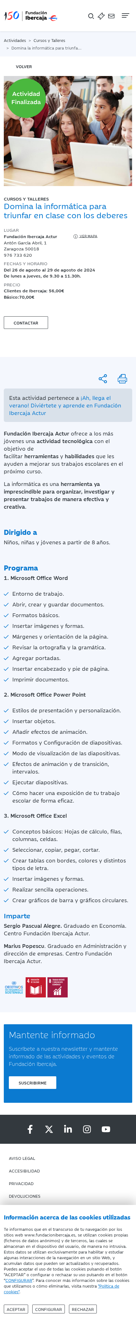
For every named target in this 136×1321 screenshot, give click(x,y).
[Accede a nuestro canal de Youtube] (106, 1129)
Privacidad (21, 1183)
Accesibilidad (24, 1170)
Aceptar (16, 1309)
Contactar (26, 322)
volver (24, 66)
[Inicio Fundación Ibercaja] (31, 16)
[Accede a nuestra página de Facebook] (30, 1129)
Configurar (48, 1309)
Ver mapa (88, 235)
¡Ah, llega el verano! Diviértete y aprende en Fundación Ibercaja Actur (65, 405)
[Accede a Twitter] (49, 1129)
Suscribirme (32, 1082)
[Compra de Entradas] (101, 15)
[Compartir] (103, 379)
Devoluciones (24, 1196)
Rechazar (83, 1309)
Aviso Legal (22, 1158)
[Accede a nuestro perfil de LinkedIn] (68, 1129)
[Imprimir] (122, 379)
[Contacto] (111, 15)
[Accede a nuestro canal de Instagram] (87, 1129)
